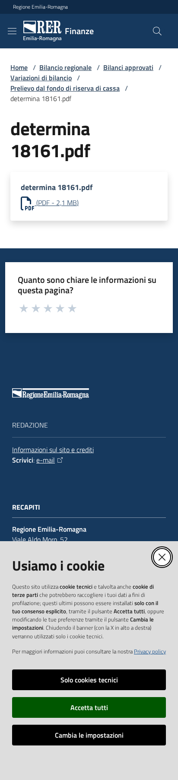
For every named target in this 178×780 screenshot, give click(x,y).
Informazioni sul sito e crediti (53, 449)
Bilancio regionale (65, 67)
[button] (157, 31)
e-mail (45, 460)
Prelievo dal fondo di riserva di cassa (65, 88)
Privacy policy (150, 651)
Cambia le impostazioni (89, 735)
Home (19, 67)
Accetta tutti (89, 707)
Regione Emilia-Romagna (40, 7)
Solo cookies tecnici (89, 680)
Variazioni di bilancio (41, 78)
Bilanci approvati (128, 67)
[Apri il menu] (12, 31)
